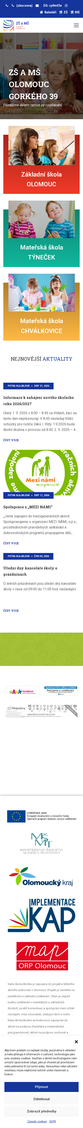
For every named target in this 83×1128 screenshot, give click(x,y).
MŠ (77, 12)
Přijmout (41, 1087)
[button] (76, 1042)
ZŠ (66, 12)
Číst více (11, 611)
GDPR (52, 1121)
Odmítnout (41, 1099)
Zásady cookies (37, 1121)
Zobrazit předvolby (41, 1111)
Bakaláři (50, 12)
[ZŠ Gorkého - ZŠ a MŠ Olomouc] (16, 26)
